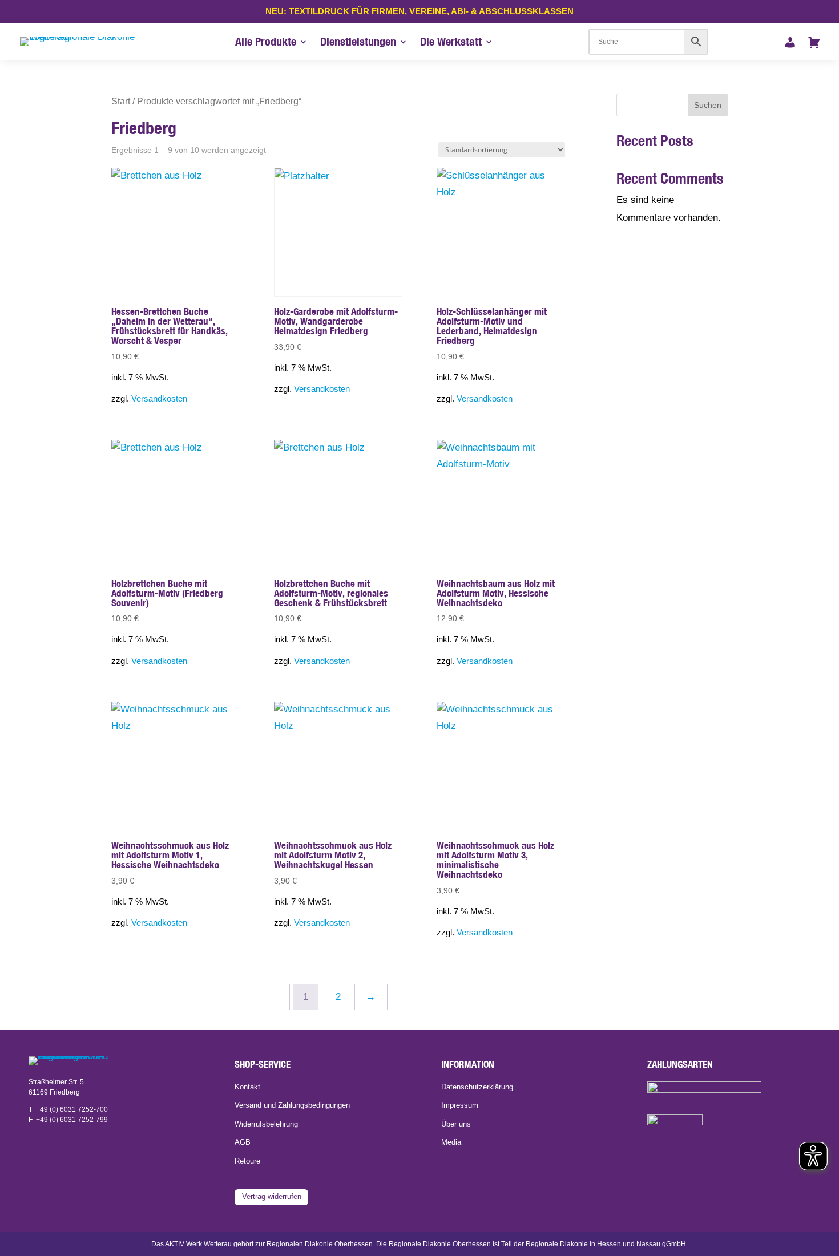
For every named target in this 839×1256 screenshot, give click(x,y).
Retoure (247, 1161)
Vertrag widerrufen (271, 1197)
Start (120, 101)
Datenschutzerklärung (477, 1087)
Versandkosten (159, 398)
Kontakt (247, 1087)
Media (451, 1142)
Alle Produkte (265, 43)
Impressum (459, 1105)
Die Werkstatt (451, 43)
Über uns (456, 1124)
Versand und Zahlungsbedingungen (292, 1105)
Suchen (707, 105)
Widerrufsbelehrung (266, 1124)
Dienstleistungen (358, 43)
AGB (243, 1142)
